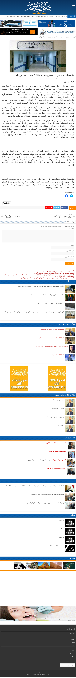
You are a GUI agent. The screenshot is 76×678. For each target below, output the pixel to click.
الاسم (72, 245)
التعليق (71, 228)
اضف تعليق (48, 78)
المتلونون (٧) (61, 425)
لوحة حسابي (72, 653)
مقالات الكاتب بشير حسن (65, 395)
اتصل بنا (73, 636)
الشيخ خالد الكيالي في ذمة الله (57, 545)
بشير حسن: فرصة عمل (59, 400)
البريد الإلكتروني (69, 251)
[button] (38, 56)
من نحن (73, 656)
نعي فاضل (62, 528)
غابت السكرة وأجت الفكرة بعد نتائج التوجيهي (47, 460)
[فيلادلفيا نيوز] (38, 7)
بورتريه (72, 558)
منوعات (72, 481)
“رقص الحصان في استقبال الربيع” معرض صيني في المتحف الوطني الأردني (46, 503)
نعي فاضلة (62, 520)
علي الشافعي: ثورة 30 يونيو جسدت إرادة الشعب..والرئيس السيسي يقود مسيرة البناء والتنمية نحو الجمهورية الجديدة (35, 485)
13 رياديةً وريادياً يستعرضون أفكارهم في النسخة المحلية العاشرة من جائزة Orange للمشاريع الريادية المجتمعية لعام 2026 (37, 16)
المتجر (73, 648)
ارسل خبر (72, 639)
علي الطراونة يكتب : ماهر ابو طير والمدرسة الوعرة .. (51, 337)
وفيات (72, 515)
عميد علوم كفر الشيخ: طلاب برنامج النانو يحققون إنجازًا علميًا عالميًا (48, 494)
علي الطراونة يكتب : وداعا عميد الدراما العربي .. (53, 329)
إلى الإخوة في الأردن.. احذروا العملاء (56, 417)
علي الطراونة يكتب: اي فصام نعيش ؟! (55, 354)
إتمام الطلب (72, 633)
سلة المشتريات (71, 650)
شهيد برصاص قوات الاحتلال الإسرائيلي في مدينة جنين (51, 303)
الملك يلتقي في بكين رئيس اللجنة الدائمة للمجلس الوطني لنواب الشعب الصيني (45, 294)
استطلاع (73, 642)
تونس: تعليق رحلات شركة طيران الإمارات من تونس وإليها (63, 216)
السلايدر (68, 37)
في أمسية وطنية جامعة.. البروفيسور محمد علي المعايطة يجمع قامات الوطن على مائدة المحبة (41, 286)
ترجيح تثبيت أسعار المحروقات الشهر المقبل (12, 216)
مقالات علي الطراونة (67, 324)
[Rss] (39, 672)
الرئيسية (73, 37)
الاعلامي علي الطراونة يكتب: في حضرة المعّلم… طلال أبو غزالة (52, 346)
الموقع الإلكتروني (69, 257)
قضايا (55, 78)
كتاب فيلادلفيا (70, 438)
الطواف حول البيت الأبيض (58, 408)
